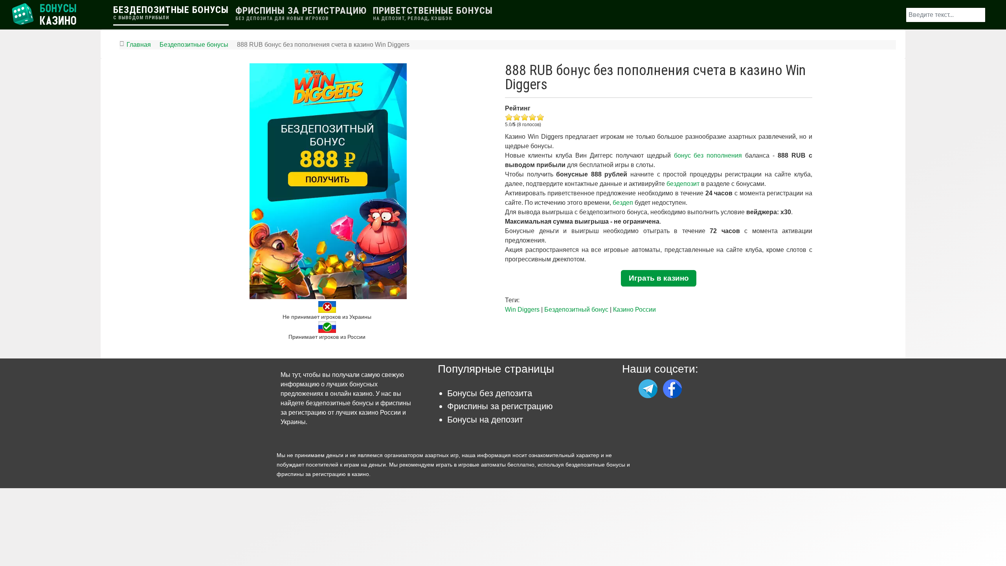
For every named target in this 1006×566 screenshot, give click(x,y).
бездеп (623, 202)
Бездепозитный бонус (576, 309)
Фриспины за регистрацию (500, 406)
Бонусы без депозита (489, 393)
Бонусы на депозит (485, 419)
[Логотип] (45, 14)
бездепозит (682, 183)
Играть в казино (659, 278)
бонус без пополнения (708, 155)
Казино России (634, 309)
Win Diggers (522, 309)
